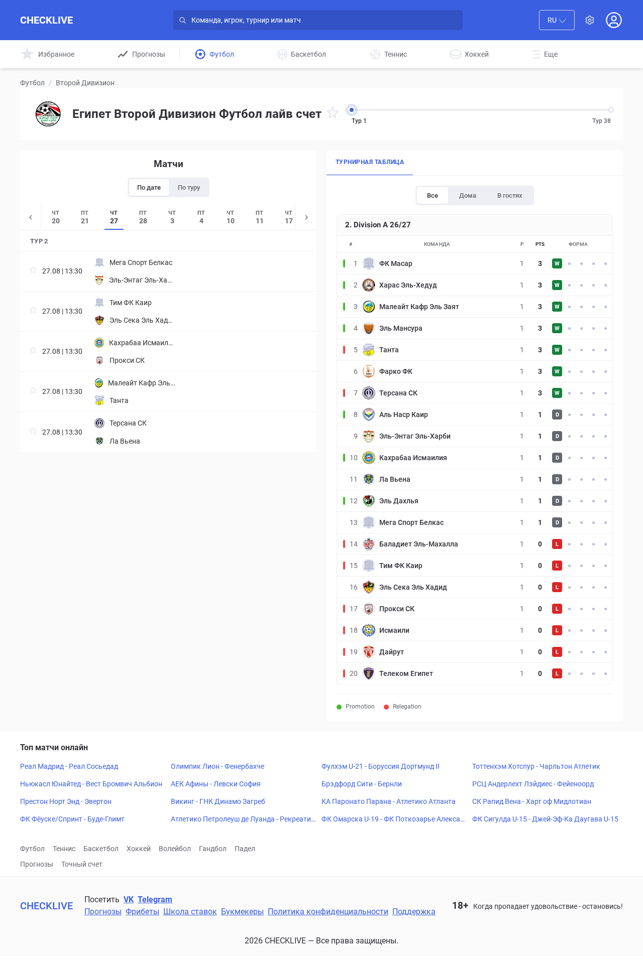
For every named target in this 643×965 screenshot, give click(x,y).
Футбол (32, 83)
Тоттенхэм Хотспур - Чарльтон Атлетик (536, 766)
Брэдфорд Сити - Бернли (362, 784)
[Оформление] (590, 20)
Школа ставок (190, 911)
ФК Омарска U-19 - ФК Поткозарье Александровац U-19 (395, 819)
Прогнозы (36, 864)
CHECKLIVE (46, 20)
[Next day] (305, 217)
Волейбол (175, 849)
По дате (149, 187)
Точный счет (81, 864)
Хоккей (139, 849)
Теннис (64, 849)
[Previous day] (30, 217)
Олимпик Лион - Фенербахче (217, 766)
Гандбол (213, 849)
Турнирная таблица (370, 162)
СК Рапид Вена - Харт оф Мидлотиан (531, 801)
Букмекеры (242, 911)
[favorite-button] (333, 114)
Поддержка (414, 911)
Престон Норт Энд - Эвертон (66, 801)
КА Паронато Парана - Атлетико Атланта (389, 801)
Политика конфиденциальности (328, 911)
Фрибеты (142, 911)
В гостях (509, 195)
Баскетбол (101, 849)
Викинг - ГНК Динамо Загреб (218, 801)
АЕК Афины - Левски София (216, 784)
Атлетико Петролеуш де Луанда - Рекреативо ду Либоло (243, 819)
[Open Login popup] (614, 20)
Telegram (155, 899)
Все (432, 195)
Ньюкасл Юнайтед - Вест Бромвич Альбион (91, 784)
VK (129, 899)
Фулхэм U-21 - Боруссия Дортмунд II (381, 766)
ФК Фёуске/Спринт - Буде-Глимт (72, 819)
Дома (467, 195)
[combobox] (557, 20)
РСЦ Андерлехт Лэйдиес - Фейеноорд (533, 784)
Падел (245, 849)
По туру (189, 187)
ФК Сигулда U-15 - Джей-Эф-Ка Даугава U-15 (545, 819)
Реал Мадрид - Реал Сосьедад (69, 766)
